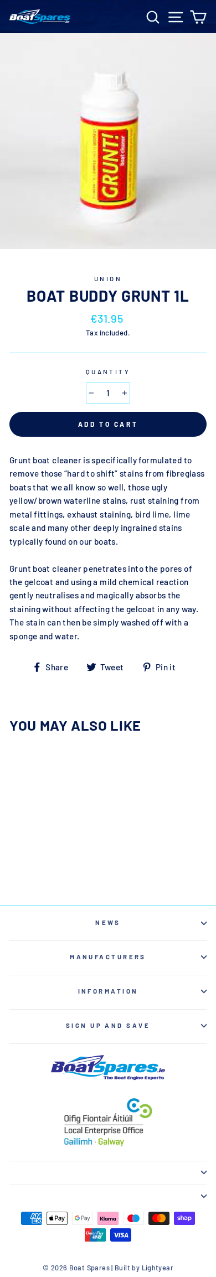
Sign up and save (108, 1025)
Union (108, 278)
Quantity (108, 371)
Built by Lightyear (144, 1267)
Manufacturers (108, 956)
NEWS (108, 922)
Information (108, 991)
